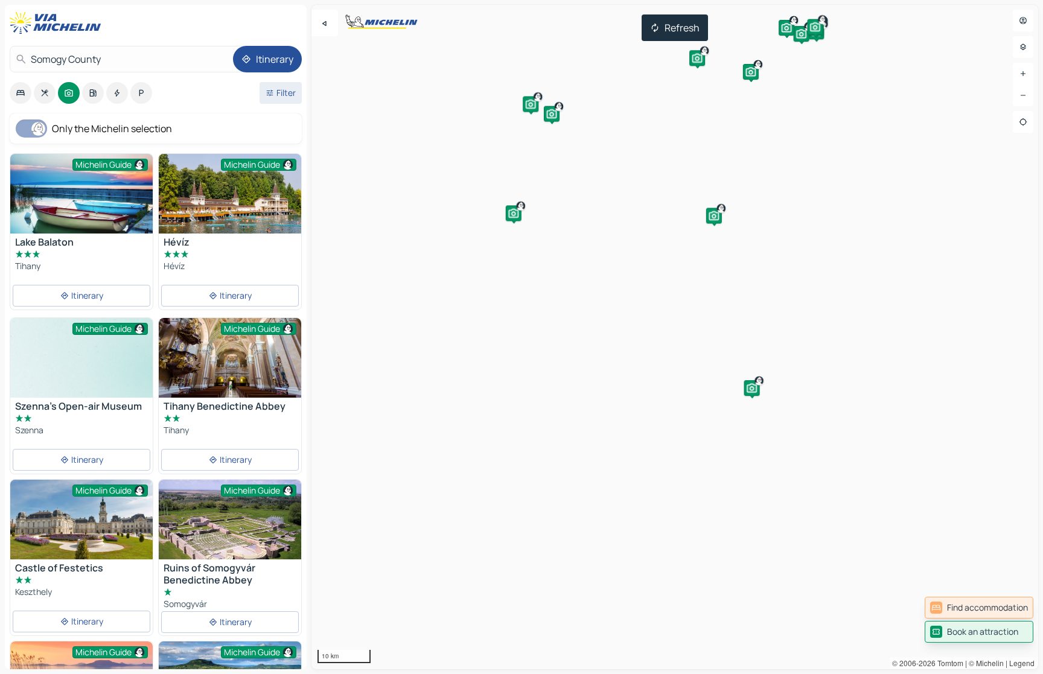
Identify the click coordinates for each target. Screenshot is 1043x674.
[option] (20, 93)
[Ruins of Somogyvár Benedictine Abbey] (230, 532)
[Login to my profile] (1023, 20)
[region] (674, 337)
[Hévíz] (230, 201)
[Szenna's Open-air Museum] (81, 371)
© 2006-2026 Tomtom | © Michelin (948, 663)
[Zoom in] (1023, 73)
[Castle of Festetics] (81, 527)
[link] (979, 607)
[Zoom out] (1023, 95)
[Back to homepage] (58, 23)
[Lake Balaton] (81, 201)
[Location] (1023, 122)
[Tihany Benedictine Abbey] (230, 358)
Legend (1022, 663)
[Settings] (1023, 47)
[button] (751, 72)
